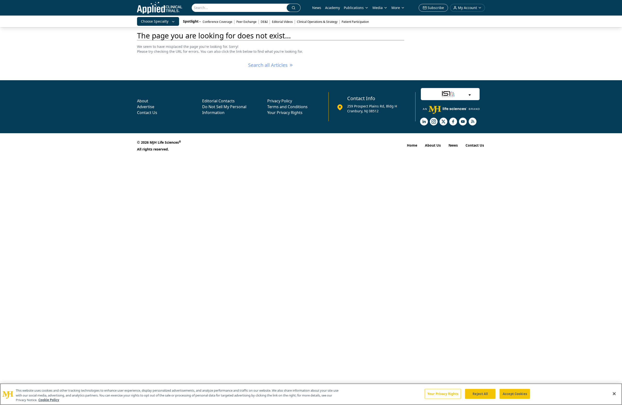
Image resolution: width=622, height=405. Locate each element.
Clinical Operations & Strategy (317, 22)
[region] (311, 394)
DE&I (264, 22)
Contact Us (147, 112)
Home (412, 145)
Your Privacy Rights (284, 112)
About (142, 101)
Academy (332, 7)
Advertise (145, 106)
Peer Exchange (246, 22)
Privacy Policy (279, 101)
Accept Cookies (515, 393)
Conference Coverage (217, 22)
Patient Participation (355, 22)
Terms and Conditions (287, 106)
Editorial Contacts (218, 101)
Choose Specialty (154, 21)
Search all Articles (268, 65)
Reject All (480, 393)
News (316, 7)
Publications (354, 7)
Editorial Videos (282, 22)
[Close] (614, 393)
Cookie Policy (48, 400)
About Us (433, 145)
